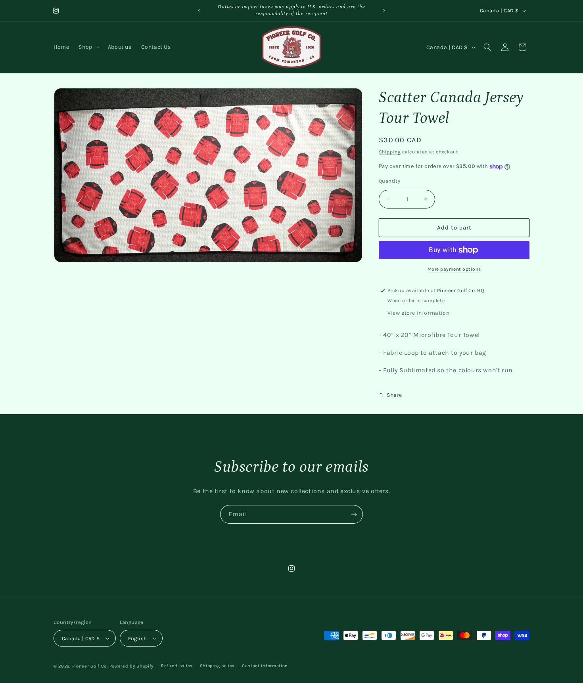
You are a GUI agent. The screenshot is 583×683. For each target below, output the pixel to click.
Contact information (265, 665)
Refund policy (176, 665)
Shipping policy (217, 665)
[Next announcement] (384, 10)
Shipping (390, 152)
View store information (418, 313)
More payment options (454, 269)
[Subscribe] (353, 514)
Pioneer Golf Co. (90, 666)
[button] (88, 47)
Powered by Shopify (131, 666)
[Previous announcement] (199, 10)
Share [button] (394, 395)
